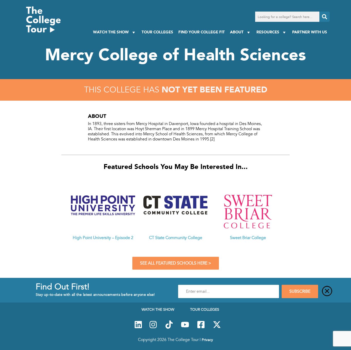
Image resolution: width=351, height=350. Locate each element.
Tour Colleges (157, 32)
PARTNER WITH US (309, 32)
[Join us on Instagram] (153, 327)
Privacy (207, 339)
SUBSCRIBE (299, 291)
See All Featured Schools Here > (175, 263)
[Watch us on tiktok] (169, 327)
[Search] (324, 17)
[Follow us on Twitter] (216, 327)
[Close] (327, 291)
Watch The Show (111, 32)
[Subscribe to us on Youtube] (185, 327)
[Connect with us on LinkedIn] (138, 327)
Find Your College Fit (201, 32)
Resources (267, 32)
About (237, 32)
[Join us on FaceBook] (201, 327)
